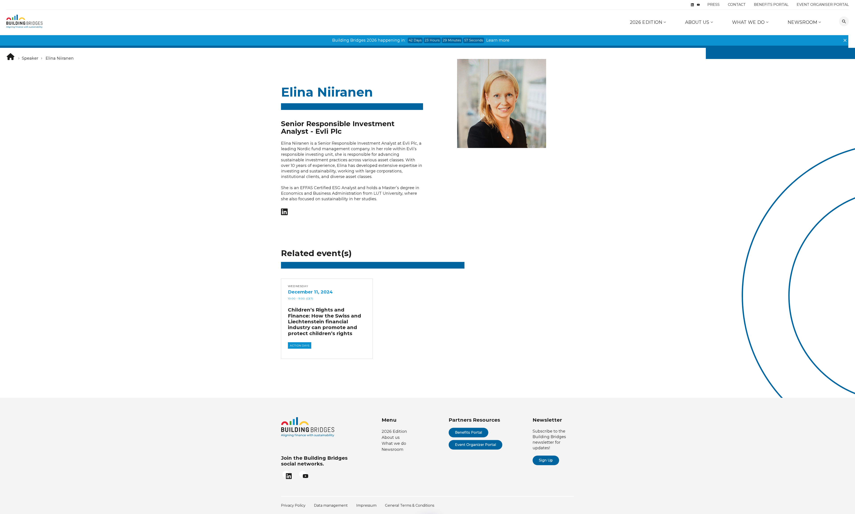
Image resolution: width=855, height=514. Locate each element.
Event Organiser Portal (823, 4)
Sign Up (546, 460)
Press (713, 4)
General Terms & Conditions (409, 505)
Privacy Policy (293, 505)
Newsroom (803, 22)
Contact (737, 4)
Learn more (497, 40)
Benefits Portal (771, 4)
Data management (331, 505)
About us (697, 22)
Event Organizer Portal (475, 445)
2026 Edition (646, 22)
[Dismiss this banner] (845, 40)
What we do (749, 22)
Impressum (366, 505)
